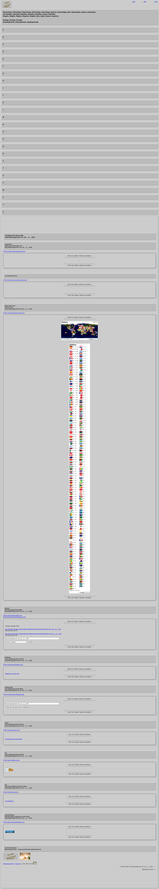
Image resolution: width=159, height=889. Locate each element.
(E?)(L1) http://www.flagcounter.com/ (13, 313)
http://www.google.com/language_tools (14, 617)
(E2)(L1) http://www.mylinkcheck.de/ (13, 694)
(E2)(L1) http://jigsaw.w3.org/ (10, 792)
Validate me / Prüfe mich (12, 673)
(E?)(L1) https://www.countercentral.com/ (15, 280)
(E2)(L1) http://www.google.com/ (12, 615)
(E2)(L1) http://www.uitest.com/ (11, 730)
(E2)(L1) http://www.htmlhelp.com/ (13, 664)
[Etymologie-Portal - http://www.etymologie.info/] (10, 859)
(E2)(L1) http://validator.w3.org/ (11, 760)
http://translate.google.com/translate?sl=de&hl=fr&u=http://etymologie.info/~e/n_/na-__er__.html (33, 629)
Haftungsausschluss (8, 863)
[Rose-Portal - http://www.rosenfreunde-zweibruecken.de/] (25, 859)
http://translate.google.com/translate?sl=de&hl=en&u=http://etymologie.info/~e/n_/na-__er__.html (33, 633)
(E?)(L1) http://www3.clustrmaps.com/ (14, 251)
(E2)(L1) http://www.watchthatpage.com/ (13, 822)
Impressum (18, 863)
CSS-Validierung (9, 801)
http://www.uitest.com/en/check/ (13, 739)
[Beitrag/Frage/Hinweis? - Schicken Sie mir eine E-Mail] (35, 863)
